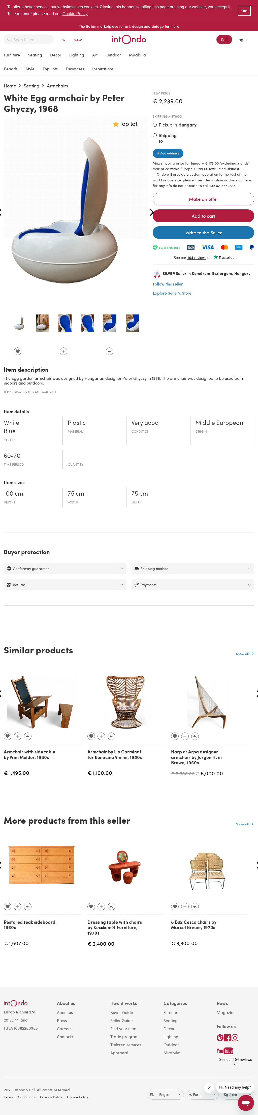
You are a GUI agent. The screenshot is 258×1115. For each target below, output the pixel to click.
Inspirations (103, 68)
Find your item (123, 1028)
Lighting (76, 54)
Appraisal (119, 1052)
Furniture (12, 54)
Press (62, 1020)
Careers (64, 1028)
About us (65, 1012)
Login (242, 39)
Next (152, 212)
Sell (224, 39)
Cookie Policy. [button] (75, 14)
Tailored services (125, 1044)
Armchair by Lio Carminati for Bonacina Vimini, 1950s (115, 754)
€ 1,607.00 (16, 943)
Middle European (219, 423)
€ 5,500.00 (183, 773)
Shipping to (168, 138)
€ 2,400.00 (100, 943)
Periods (11, 68)
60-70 (12, 456)
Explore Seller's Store (172, 293)
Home (10, 85)
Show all (242, 653)
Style (30, 68)
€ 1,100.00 (99, 772)
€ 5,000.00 (209, 773)
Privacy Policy (51, 1097)
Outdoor (113, 54)
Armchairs (57, 85)
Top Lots (50, 68)
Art (95, 54)
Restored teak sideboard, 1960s (30, 925)
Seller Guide (121, 1020)
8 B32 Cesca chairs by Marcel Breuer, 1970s (193, 925)
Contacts (65, 1036)
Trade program (124, 1036)
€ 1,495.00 (16, 772)
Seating (35, 54)
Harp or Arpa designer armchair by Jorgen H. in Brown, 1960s (196, 757)
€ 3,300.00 (184, 943)
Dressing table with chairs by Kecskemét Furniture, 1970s (114, 927)
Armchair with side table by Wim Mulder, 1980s (29, 754)
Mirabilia (137, 54)
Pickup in (178, 125)
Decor (55, 54)
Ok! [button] (244, 11)
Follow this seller (168, 283)
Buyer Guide (121, 1012)
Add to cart (203, 216)
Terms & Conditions (19, 1097)
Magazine (226, 1012)
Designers (75, 68)
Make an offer (203, 199)
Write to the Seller (203, 232)
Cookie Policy (77, 1097)
